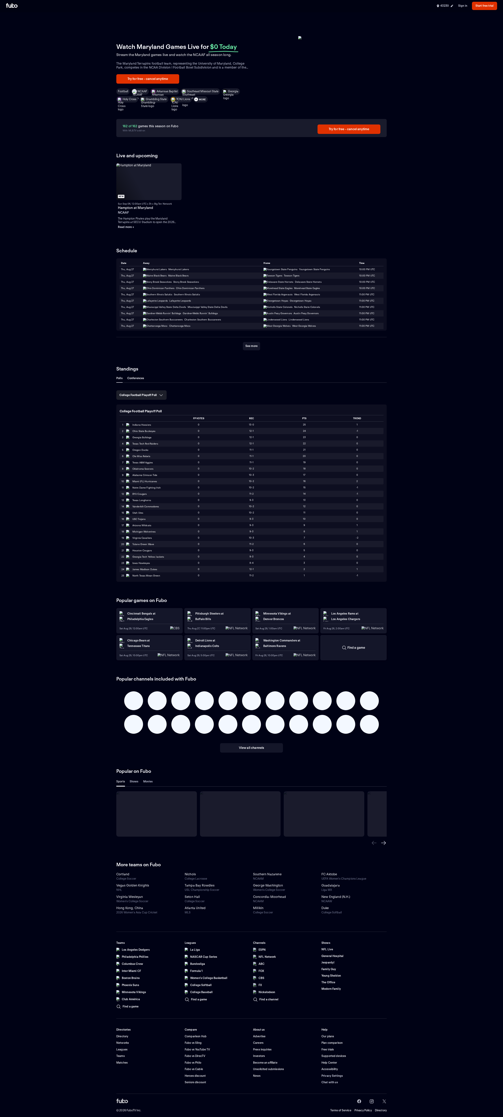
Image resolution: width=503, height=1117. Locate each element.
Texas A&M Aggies (142, 462)
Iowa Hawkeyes (141, 563)
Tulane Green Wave (143, 544)
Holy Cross (129, 99)
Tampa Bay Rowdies (200, 885)
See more (251, 346)
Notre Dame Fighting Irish (146, 487)
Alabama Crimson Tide (144, 475)
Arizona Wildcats (141, 525)
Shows (134, 781)
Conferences (135, 378)
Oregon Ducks (140, 449)
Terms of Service (340, 1110)
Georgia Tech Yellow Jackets (148, 556)
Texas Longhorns (141, 500)
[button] (374, 843)
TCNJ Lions (183, 99)
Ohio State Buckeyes (143, 431)
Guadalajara (330, 885)
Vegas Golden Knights (132, 885)
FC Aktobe (329, 874)
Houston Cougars (142, 550)
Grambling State (156, 99)
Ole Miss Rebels (141, 456)
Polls (119, 378)
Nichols (190, 874)
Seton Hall (192, 897)
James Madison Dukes (144, 569)
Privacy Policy (363, 1110)
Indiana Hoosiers (141, 424)
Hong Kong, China (129, 908)
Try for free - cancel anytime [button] (148, 79)
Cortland (122, 874)
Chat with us (329, 1082)
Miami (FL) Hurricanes (144, 481)
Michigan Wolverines (144, 531)
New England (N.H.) (335, 897)
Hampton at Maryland (135, 208)
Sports (120, 781)
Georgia (233, 91)
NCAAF (142, 91)
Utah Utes (137, 512)
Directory (381, 1110)
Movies (148, 781)
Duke (325, 908)
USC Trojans (139, 519)
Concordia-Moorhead (269, 897)
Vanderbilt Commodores (145, 506)
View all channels (251, 748)
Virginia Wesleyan (129, 897)
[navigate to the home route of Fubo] (12, 6)
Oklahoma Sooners (142, 468)
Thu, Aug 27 (127, 275)
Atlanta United (195, 908)
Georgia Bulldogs (141, 437)
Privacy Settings (332, 1075)
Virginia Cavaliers (142, 537)
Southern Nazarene (267, 874)
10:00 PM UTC (367, 275)
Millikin (258, 908)
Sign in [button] (462, 5)
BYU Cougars (139, 493)
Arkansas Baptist (167, 91)
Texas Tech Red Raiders (145, 443)
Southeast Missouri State (202, 91)
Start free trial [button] (484, 5)
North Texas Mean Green (146, 575)
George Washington (268, 885)
